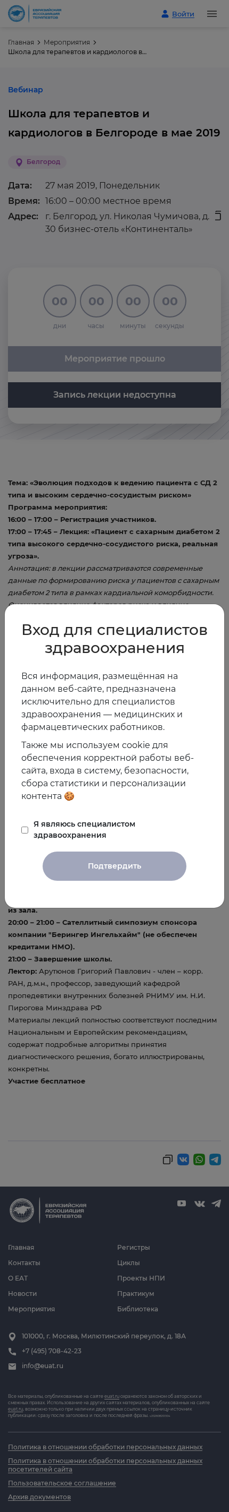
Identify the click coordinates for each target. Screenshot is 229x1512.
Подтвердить (114, 866)
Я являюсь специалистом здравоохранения (84, 829)
